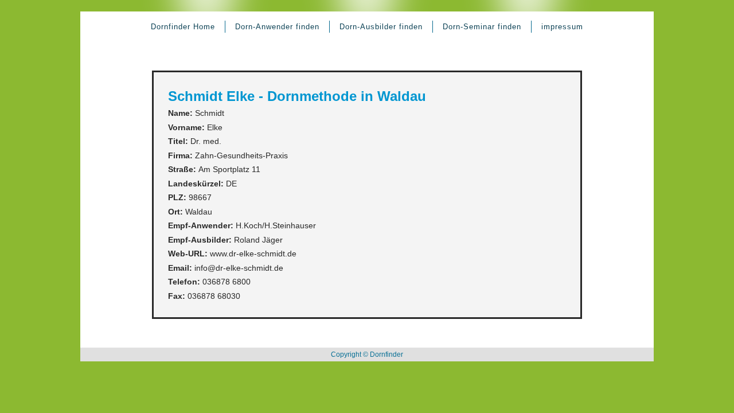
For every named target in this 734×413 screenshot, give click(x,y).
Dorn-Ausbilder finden (381, 26)
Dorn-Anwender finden (277, 26)
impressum (562, 26)
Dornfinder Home (183, 26)
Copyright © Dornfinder (367, 354)
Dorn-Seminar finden (482, 26)
